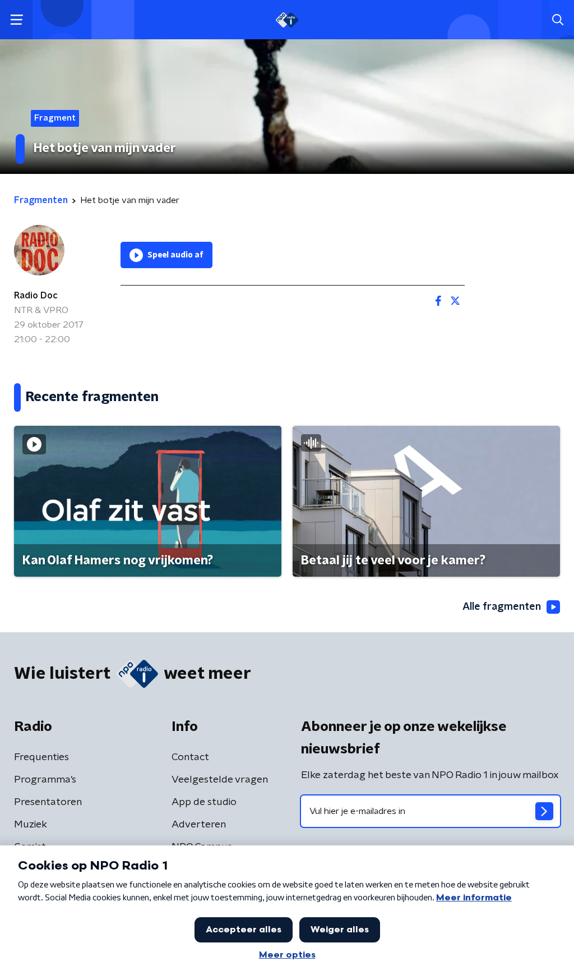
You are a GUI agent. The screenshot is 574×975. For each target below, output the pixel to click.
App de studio (204, 802)
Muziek (30, 825)
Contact (190, 757)
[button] (16, 20)
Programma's (45, 780)
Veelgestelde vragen (220, 780)
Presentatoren (48, 802)
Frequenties (41, 757)
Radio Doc (36, 295)
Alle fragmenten (501, 607)
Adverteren (199, 825)
